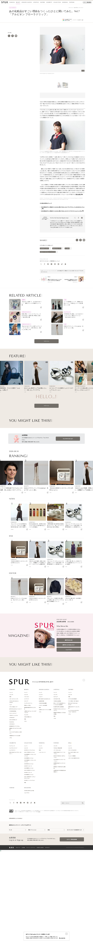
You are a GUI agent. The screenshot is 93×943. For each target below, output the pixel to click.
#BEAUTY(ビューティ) (57, 248)
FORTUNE (71, 2)
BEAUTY (18, 2)
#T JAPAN (67, 248)
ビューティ (46, 270)
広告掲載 (23, 847)
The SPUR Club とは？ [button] (68, 438)
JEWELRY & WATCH (27, 2)
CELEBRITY (49, 2)
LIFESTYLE (36, 2)
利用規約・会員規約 (40, 847)
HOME (42, 270)
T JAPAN (52, 221)
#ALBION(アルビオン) (44, 248)
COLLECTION (57, 2)
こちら (39, 811)
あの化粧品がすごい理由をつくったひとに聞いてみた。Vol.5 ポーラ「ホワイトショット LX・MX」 (61, 211)
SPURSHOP (47, 847)
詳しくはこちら (62, 938)
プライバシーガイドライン (30, 847)
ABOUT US (18, 847)
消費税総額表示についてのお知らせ (15, 818)
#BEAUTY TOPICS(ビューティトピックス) (47, 251)
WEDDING (65, 2)
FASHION (12, 2)
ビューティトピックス (52, 270)
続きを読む (78, 194)
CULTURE (42, 2)
